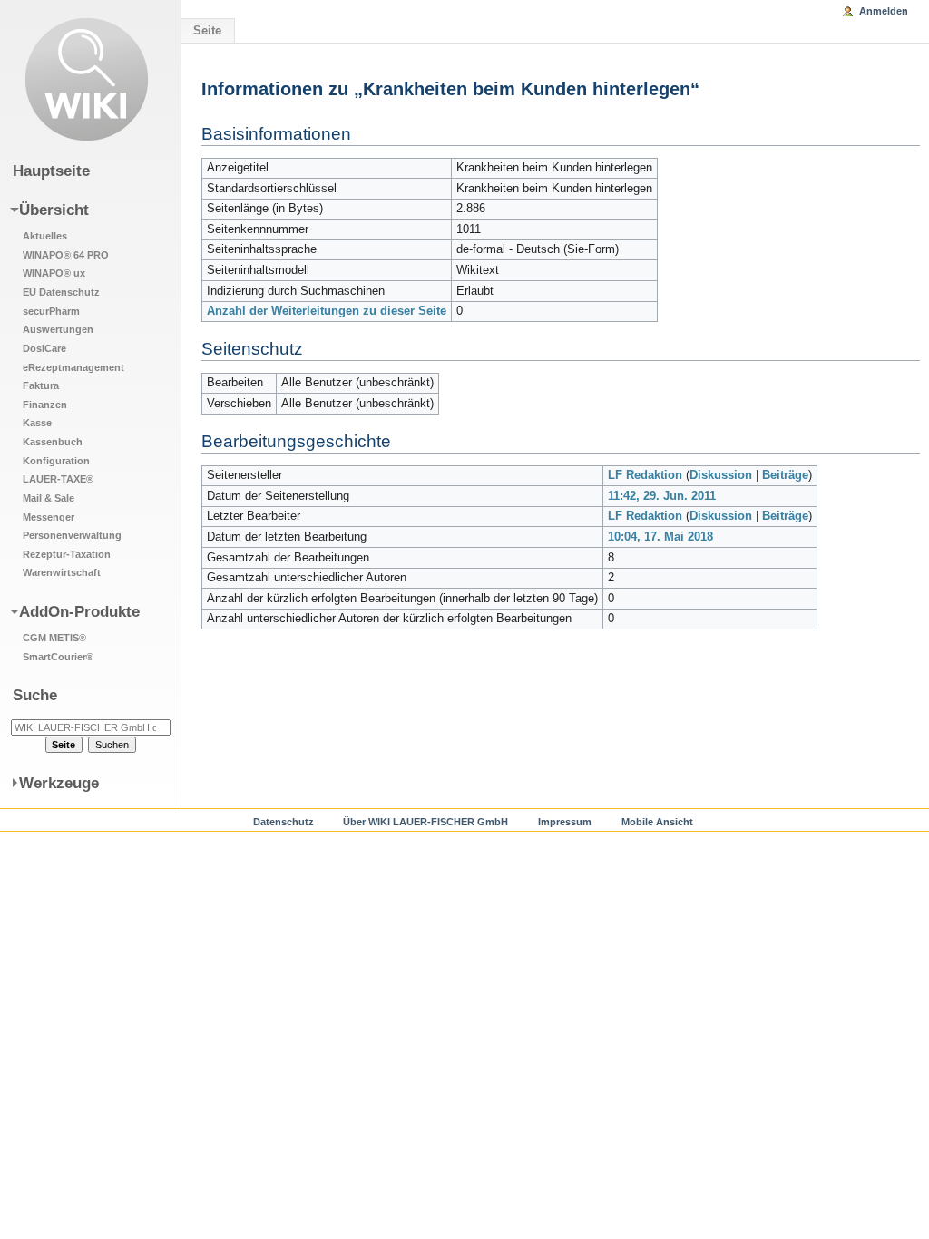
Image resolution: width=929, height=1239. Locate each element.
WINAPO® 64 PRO (66, 254)
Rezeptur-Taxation (67, 554)
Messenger (48, 517)
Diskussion (720, 475)
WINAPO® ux (54, 273)
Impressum (565, 821)
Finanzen (45, 404)
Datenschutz (283, 821)
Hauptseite (51, 170)
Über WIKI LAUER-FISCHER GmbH (425, 821)
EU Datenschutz (61, 292)
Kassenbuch (53, 441)
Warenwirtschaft (62, 572)
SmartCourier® (58, 656)
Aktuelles (45, 235)
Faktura (41, 385)
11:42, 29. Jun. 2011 (662, 496)
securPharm (51, 311)
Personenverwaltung (72, 535)
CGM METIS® (54, 637)
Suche (35, 695)
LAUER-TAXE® (58, 478)
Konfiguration (56, 460)
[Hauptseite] (86, 79)
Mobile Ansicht (657, 821)
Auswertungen (58, 329)
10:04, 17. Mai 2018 (660, 537)
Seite (207, 30)
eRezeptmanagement (73, 367)
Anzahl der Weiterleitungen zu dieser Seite (326, 311)
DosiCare (44, 348)
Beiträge (785, 475)
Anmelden (883, 10)
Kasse (37, 422)
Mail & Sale (48, 498)
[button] (79, 390)
